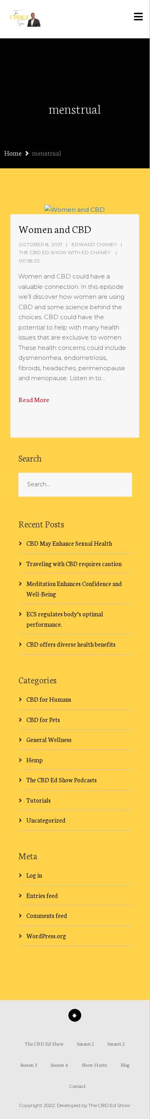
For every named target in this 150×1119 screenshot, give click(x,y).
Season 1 (85, 1043)
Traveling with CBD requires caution (74, 563)
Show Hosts (94, 1064)
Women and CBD (54, 228)
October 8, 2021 (40, 244)
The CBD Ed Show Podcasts (61, 780)
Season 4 (59, 1064)
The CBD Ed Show (44, 1043)
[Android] (74, 1015)
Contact (78, 1085)
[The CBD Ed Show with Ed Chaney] (23, 19)
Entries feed (42, 895)
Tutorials (38, 800)
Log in (34, 875)
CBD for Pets (43, 719)
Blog (125, 1064)
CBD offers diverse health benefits (71, 644)
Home (13, 152)
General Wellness (49, 739)
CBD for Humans (48, 699)
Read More (33, 399)
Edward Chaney (94, 244)
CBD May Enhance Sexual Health (69, 543)
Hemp (34, 760)
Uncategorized (46, 820)
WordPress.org (46, 936)
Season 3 (28, 1064)
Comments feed (46, 915)
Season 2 (116, 1043)
